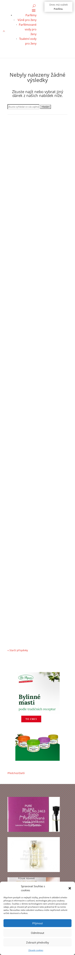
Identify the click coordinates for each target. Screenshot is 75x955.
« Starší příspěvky (18, 650)
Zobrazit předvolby (37, 942)
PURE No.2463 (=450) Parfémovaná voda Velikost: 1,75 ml (33, 818)
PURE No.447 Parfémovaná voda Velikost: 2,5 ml (32, 369)
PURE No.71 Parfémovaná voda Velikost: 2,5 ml (37, 612)
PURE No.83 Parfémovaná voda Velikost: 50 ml (37, 288)
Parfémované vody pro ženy (27, 29)
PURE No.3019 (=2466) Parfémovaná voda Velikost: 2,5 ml (34, 450)
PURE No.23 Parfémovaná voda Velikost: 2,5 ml (37, 531)
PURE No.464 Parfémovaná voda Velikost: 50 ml (33, 856)
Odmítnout (37, 933)
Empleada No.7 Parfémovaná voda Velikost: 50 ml (33, 189)
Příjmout (37, 923)
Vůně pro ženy (27, 20)
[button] (70, 888)
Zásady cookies (35, 950)
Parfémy (30, 15)
